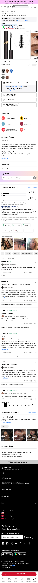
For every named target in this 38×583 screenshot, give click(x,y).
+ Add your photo (6, 422)
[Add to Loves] (35, 62)
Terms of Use (13, 563)
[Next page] (32, 405)
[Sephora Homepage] (6, 6)
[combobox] (20, 6)
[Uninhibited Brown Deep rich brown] (7, 77)
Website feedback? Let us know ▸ (19, 462)
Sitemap (28, 563)
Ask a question (16, 18)
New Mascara (27, 452)
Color (18, 20)
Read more (4, 298)
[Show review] (7, 244)
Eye (8, 11)
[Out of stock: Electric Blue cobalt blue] (11, 71)
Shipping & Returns (11, 90)
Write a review (32, 187)
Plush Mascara (5, 454)
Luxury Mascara (17, 452)
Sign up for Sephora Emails (10, 533)
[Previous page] (2, 405)
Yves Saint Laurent (7, 14)
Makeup (3, 11)
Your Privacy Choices (6, 565)
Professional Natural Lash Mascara (11, 456)
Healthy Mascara (16, 454)
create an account (17, 86)
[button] (22, 25)
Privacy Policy (4, 563)
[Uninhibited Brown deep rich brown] (7, 71)
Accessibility (21, 563)
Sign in (8, 86)
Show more (4, 158)
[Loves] (32, 6)
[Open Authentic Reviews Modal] (18, 207)
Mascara (13, 11)
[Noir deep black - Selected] (3, 71)
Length (22, 20)
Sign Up (28, 537)
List (34, 64)
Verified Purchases (27, 253)
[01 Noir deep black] (3, 77)
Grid (30, 64)
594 (29, 405)
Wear (26, 20)
